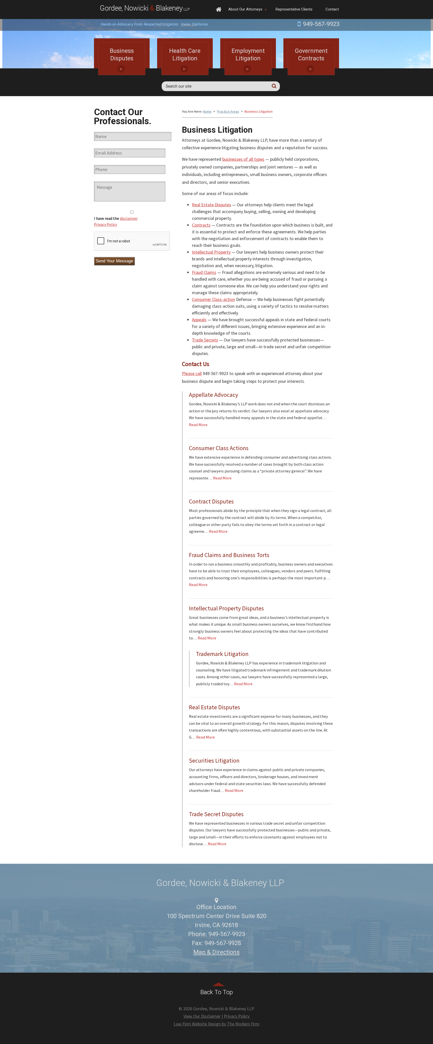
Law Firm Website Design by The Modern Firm (216, 1024)
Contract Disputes (211, 501)
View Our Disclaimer (202, 1016)
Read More (198, 424)
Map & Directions (216, 952)
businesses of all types (243, 159)
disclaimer (128, 218)
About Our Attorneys (245, 9)
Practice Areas (228, 111)
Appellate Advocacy (213, 394)
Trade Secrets (205, 340)
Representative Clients (294, 9)
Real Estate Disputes (211, 205)
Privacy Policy (105, 224)
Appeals (199, 319)
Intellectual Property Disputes (226, 608)
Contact (332, 9)
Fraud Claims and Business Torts (229, 555)
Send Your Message (114, 261)
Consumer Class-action (213, 299)
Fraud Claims (204, 272)
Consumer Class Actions (219, 448)
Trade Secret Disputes (216, 814)
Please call (192, 373)
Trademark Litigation (222, 653)
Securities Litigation (214, 760)
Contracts (201, 225)
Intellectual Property (211, 252)
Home (219, 9)
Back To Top (216, 992)
